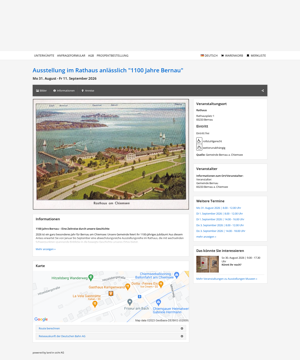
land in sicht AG (55, 352)
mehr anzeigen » (206, 236)
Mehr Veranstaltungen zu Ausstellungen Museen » (226, 279)
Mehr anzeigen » (46, 249)
